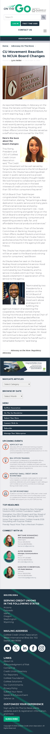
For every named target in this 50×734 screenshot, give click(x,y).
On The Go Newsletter (13, 413)
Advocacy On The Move (22, 46)
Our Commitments (13, 685)
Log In (15, 24)
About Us (8, 661)
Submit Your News (11, 418)
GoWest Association (12, 408)
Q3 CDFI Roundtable (19, 491)
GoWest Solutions (13, 681)
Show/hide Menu (45, 31)
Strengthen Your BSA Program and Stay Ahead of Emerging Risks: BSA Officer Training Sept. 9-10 (24, 515)
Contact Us (25, 30)
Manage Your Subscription (15, 433)
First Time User (30, 24)
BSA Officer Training (20, 458)
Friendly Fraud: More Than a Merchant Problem (23, 524)
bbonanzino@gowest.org (26, 546)
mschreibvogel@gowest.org (27, 577)
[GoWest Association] (25, 12)
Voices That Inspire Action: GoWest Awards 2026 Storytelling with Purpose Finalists (23, 520)
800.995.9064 (11, 595)
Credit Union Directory (15, 671)
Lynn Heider (16, 60)
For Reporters (11, 675)
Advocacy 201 (16, 445)
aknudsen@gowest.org (25, 562)
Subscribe (8, 428)
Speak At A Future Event (16, 695)
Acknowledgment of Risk (16, 664)
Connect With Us (11, 423)
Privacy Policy (10, 688)
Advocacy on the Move (20, 350)
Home (5, 46)
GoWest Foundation (14, 678)
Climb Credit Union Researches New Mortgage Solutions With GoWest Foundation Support (23, 510)
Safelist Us (9, 698)
